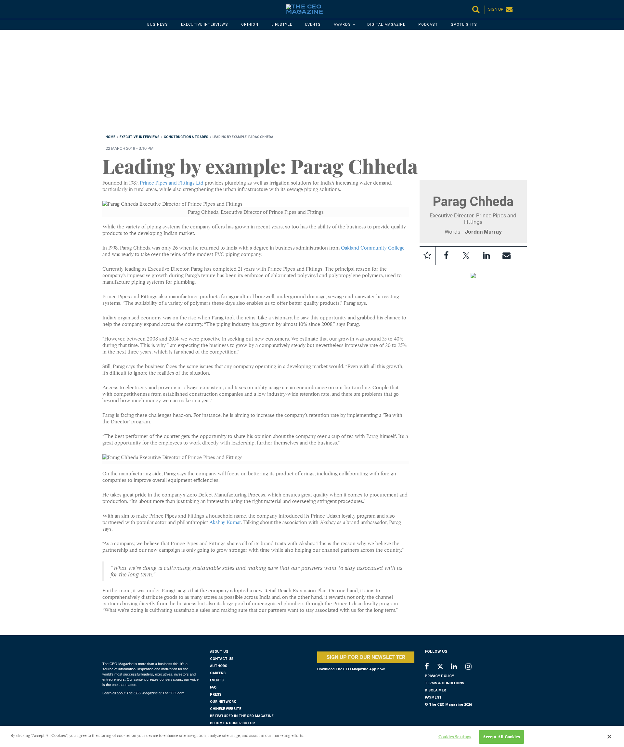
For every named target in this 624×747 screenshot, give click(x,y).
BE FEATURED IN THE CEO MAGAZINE (241, 716)
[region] (297, 83)
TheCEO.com (173, 693)
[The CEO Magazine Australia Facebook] (430, 667)
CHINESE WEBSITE (225, 709)
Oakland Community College (373, 248)
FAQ (213, 687)
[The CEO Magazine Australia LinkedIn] (458, 667)
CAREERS (218, 673)
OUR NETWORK (223, 702)
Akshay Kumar (225, 522)
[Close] (609, 737)
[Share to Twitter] (466, 256)
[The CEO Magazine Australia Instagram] (472, 667)
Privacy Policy (439, 676)
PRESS (215, 694)
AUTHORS (218, 666)
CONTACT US (221, 659)
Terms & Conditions (444, 683)
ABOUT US (219, 652)
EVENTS (217, 680)
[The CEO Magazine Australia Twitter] (443, 668)
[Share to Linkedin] (486, 256)
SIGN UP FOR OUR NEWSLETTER (365, 657)
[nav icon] (105, 9)
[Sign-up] (506, 256)
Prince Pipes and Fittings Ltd (171, 183)
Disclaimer (435, 690)
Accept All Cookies (501, 737)
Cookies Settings (454, 737)
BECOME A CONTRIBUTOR (232, 723)
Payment (433, 697)
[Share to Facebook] (446, 256)
